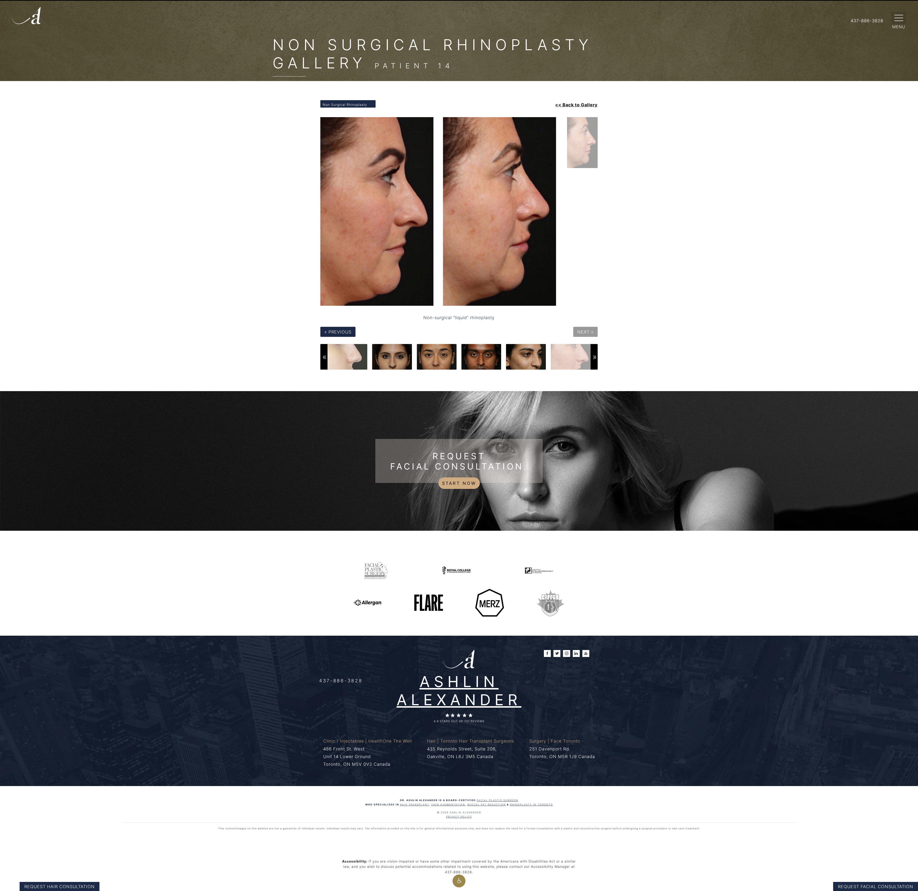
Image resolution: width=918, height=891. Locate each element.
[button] (459, 881)
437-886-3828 (340, 680)
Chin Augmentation (448, 804)
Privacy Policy (459, 816)
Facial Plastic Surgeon (497, 800)
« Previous (337, 332)
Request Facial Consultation (875, 886)
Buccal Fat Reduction (486, 804)
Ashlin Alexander (459, 690)
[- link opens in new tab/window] (550, 602)
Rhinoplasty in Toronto (531, 804)
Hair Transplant (414, 804)
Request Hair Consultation (59, 886)
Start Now (459, 483)
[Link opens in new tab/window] (376, 570)
